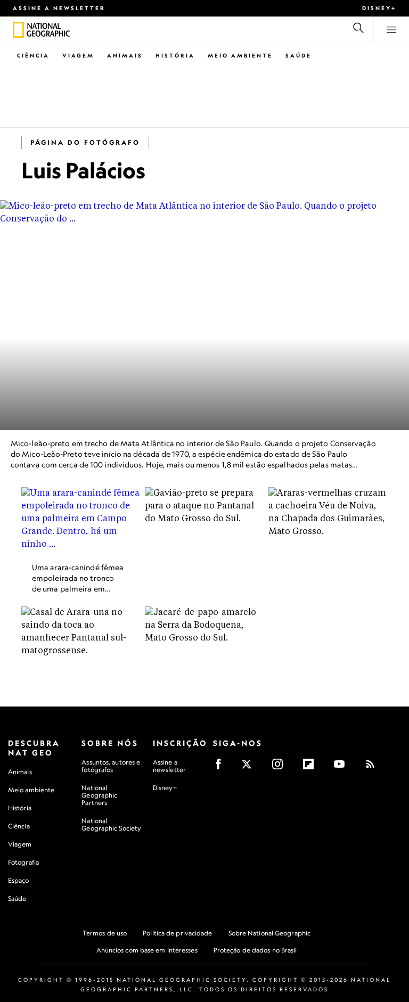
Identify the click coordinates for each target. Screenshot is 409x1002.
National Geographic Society (111, 824)
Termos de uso (105, 933)
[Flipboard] (312, 767)
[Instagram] (281, 767)
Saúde (298, 55)
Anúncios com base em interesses (147, 950)
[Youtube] (342, 767)
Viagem (78, 55)
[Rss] (373, 767)
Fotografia (23, 862)
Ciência (33, 55)
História (175, 55)
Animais (125, 55)
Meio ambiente (31, 790)
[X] (250, 767)
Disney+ (379, 8)
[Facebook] (222, 767)
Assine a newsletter (59, 8)
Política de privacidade (177, 933)
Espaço (18, 880)
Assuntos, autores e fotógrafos (110, 766)
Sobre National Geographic (269, 933)
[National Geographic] (18, 30)
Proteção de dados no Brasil (255, 950)
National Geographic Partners (99, 795)
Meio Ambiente (240, 55)
